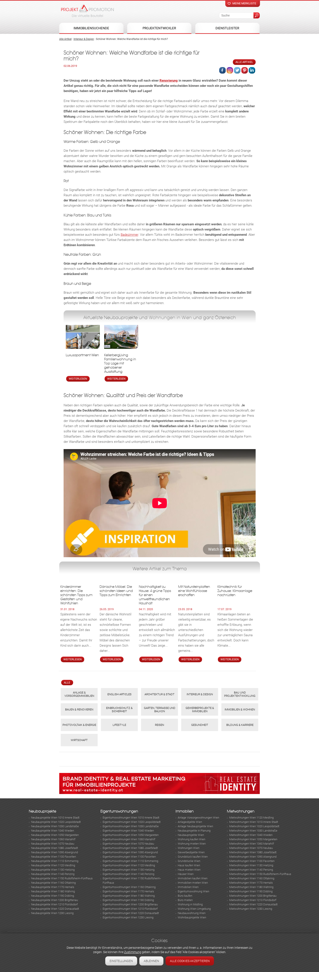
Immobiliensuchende (91, 28)
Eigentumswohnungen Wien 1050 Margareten (131, 835)
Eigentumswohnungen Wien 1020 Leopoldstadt (132, 822)
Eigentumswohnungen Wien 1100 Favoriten (129, 856)
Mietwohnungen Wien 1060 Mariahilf (251, 843)
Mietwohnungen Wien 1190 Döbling (251, 891)
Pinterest (244, 70)
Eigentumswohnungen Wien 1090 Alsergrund (130, 852)
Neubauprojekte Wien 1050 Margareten (55, 835)
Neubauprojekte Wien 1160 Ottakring (53, 882)
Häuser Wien (186, 874)
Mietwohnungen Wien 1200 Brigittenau (252, 895)
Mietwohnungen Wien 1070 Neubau (251, 848)
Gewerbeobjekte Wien (191, 852)
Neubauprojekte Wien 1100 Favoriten (53, 856)
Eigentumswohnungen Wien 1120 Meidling (129, 865)
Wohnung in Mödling (190, 904)
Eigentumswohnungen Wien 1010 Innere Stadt (131, 817)
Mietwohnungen (240, 811)
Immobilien (185, 811)
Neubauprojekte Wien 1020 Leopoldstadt (56, 822)
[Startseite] (87, 10)
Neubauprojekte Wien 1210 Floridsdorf (54, 904)
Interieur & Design (84, 39)
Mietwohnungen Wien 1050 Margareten (253, 839)
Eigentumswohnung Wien (193, 891)
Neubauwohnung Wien (192, 913)
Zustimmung (132, 952)
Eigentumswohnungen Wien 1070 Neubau (128, 843)
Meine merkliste (244, 3)
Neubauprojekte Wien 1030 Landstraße (55, 826)
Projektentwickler (159, 28)
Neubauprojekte (42, 811)
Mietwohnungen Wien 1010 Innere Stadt (253, 822)
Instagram (230, 70)
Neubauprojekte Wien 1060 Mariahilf (53, 839)
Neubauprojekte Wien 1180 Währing (53, 891)
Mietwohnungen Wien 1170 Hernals (251, 882)
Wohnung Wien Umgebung (194, 908)
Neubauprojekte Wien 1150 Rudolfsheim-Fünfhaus (62, 878)
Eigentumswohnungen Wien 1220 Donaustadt (131, 913)
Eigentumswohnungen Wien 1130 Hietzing (129, 869)
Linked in (252, 70)
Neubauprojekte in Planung (194, 830)
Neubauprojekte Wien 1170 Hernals (52, 887)
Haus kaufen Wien (189, 865)
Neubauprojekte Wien (191, 835)
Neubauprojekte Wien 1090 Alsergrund (54, 852)
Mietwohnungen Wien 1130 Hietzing (251, 865)
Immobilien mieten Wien (193, 882)
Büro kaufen (185, 895)
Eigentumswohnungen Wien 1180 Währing (129, 895)
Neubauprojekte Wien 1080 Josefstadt (54, 848)
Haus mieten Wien (189, 869)
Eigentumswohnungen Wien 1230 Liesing (128, 917)
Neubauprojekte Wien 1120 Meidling (53, 865)
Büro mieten (185, 900)
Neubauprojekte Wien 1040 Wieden (52, 830)
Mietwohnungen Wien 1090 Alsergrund (252, 856)
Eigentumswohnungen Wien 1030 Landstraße (131, 826)
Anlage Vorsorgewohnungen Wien (198, 817)
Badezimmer (129, 235)
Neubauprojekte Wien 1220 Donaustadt (55, 908)
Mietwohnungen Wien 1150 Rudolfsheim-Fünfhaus (260, 874)
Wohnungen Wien (188, 848)
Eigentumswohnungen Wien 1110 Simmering (130, 861)
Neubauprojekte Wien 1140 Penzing (52, 874)
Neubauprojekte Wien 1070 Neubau (52, 843)
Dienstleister (227, 28)
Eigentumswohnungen (119, 811)
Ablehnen (151, 961)
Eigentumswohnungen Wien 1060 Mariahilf (129, 839)
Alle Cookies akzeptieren (190, 961)
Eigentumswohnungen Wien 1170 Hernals (128, 891)
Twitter (237, 70)
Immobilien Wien (188, 887)
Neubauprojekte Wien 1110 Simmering (54, 861)
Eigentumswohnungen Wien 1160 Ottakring (129, 887)
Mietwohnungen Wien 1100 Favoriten (252, 861)
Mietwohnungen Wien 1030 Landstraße (253, 830)
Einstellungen (121, 961)
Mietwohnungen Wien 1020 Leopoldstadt (254, 826)
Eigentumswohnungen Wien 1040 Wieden (128, 830)
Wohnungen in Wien (170, 317)
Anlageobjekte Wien (190, 822)
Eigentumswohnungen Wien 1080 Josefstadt (130, 848)
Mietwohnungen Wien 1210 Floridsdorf (252, 900)
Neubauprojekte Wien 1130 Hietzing (53, 869)
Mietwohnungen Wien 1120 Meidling (251, 817)
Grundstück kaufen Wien (193, 856)
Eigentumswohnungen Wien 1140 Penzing (128, 874)
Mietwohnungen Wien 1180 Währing (251, 887)
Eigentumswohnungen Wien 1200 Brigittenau (130, 904)
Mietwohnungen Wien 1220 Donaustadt (253, 904)
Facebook (222, 70)
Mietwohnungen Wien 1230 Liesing (250, 908)
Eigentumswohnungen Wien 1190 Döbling (128, 900)
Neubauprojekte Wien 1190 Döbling (52, 895)
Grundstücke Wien (189, 861)
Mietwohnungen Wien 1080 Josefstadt (252, 852)
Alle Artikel (65, 39)
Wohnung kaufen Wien (191, 839)
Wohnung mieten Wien (192, 843)
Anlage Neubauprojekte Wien (195, 826)
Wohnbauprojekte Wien (192, 917)
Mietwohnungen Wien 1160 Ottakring (251, 878)
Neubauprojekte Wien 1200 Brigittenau (54, 900)
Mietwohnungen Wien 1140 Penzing (251, 869)
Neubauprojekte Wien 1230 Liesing (52, 913)
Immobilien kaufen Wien (192, 878)
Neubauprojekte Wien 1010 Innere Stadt (55, 817)
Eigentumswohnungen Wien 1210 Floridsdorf (130, 908)
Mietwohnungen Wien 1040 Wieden (251, 835)
